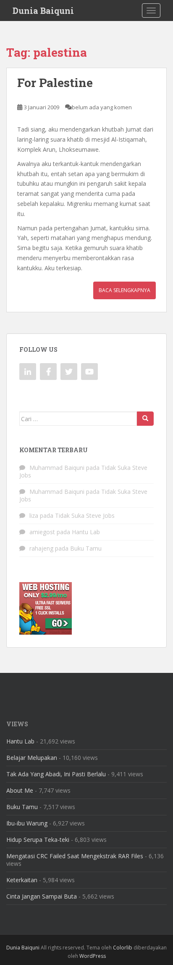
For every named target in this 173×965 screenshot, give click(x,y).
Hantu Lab (86, 532)
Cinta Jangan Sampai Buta (41, 896)
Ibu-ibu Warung (26, 823)
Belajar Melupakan (31, 758)
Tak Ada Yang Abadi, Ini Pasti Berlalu (56, 774)
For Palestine (55, 82)
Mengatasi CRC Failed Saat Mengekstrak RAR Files (74, 856)
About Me (19, 790)
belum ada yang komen (102, 107)
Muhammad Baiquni (56, 468)
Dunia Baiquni (43, 10)
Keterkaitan (21, 880)
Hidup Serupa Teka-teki (37, 840)
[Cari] (145, 418)
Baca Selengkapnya (124, 290)
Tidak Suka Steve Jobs (85, 515)
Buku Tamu (86, 548)
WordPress (92, 956)
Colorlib (122, 947)
